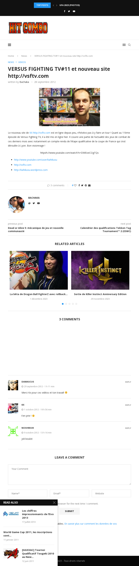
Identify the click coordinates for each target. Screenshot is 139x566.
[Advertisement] (69, 350)
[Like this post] (75, 185)
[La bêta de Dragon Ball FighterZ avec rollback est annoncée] (39, 270)
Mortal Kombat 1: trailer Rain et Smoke (82, 5)
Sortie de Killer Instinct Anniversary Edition (100, 294)
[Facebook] (64, 11)
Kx (23, 404)
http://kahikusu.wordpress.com (31, 169)
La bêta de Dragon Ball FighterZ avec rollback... (39, 294)
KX (30, 132)
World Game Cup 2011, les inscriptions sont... (27, 533)
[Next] (56, 5)
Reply (128, 382)
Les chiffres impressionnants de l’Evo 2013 (38, 514)
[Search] (129, 45)
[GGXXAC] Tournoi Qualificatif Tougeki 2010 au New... (38, 553)
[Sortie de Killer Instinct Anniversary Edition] (100, 270)
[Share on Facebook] (79, 185)
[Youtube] (74, 11)
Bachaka (24, 82)
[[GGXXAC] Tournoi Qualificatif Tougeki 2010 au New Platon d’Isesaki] (11, 553)
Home (11, 55)
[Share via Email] (89, 185)
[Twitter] (69, 11)
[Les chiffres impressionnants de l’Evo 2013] (11, 514)
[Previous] (53, 5)
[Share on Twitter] (82, 185)
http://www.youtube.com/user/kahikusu (35, 159)
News (24, 55)
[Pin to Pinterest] (86, 185)
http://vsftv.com (41, 132)
